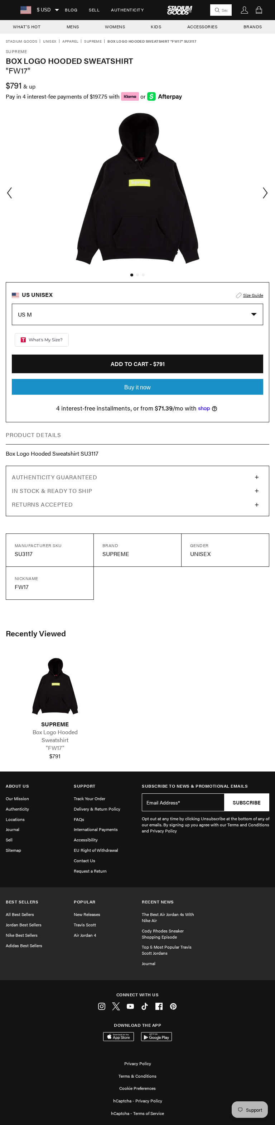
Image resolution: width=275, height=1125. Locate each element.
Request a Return (90, 871)
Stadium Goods (21, 41)
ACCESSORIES (202, 26)
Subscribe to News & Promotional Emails (195, 786)
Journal (12, 829)
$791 (55, 756)
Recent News (158, 902)
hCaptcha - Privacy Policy (137, 1100)
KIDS (156, 26)
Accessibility (86, 839)
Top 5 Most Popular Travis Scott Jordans (167, 950)
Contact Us (84, 860)
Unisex (49, 41)
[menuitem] (71, 10)
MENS (73, 26)
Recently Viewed (36, 633)
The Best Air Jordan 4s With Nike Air (168, 917)
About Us (17, 786)
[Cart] (259, 10)
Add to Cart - (138, 364)
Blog (71, 9)
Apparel (70, 41)
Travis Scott (85, 924)
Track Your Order (89, 798)
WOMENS (115, 26)
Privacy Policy (137, 1063)
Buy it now (137, 387)
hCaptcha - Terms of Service (137, 1113)
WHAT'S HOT (26, 26)
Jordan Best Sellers (24, 924)
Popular (85, 902)
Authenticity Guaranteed (54, 477)
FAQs (79, 819)
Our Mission (17, 798)
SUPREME (55, 724)
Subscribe (247, 802)
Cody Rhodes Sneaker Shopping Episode (163, 933)
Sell (94, 9)
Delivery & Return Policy (97, 809)
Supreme (93, 41)
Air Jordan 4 (85, 935)
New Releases (87, 914)
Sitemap (13, 850)
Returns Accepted (42, 504)
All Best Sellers (20, 914)
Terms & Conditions (137, 1076)
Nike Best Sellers (22, 935)
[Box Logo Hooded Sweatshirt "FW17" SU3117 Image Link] (55, 686)
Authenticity (127, 9)
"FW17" (55, 748)
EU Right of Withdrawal (96, 850)
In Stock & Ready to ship (52, 490)
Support (85, 786)
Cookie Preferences (137, 1088)
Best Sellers (22, 902)
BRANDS (252, 26)
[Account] (244, 10)
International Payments (96, 829)
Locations (15, 819)
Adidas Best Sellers (24, 945)
